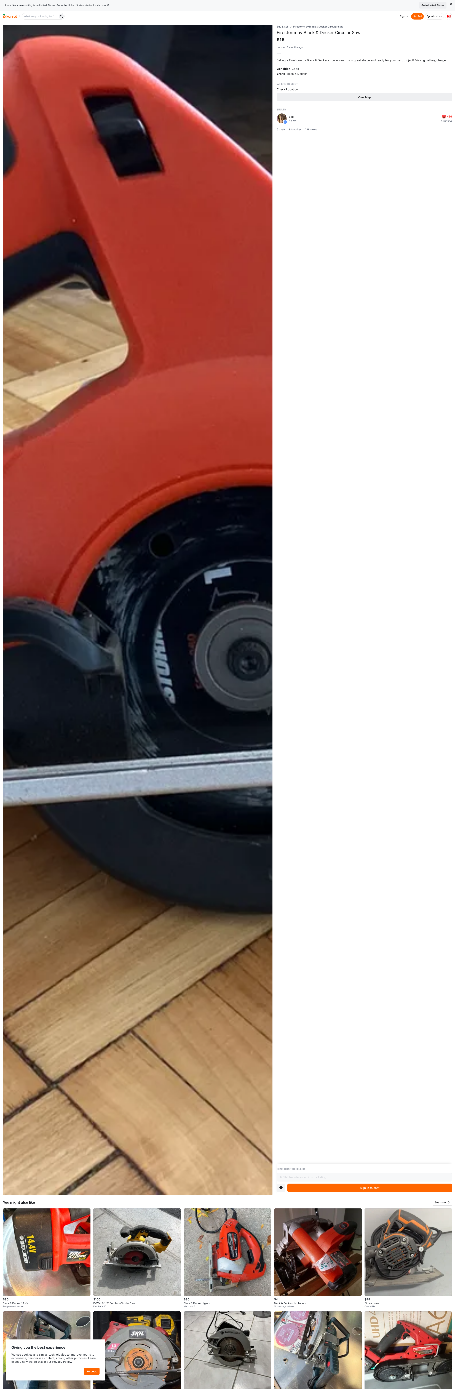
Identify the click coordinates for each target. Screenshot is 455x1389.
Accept (92, 1371)
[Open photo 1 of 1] (137, 610)
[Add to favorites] (281, 1188)
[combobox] (40, 16)
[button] (442, 1202)
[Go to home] (10, 16)
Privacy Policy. (62, 1361)
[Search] (61, 16)
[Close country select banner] (451, 3)
